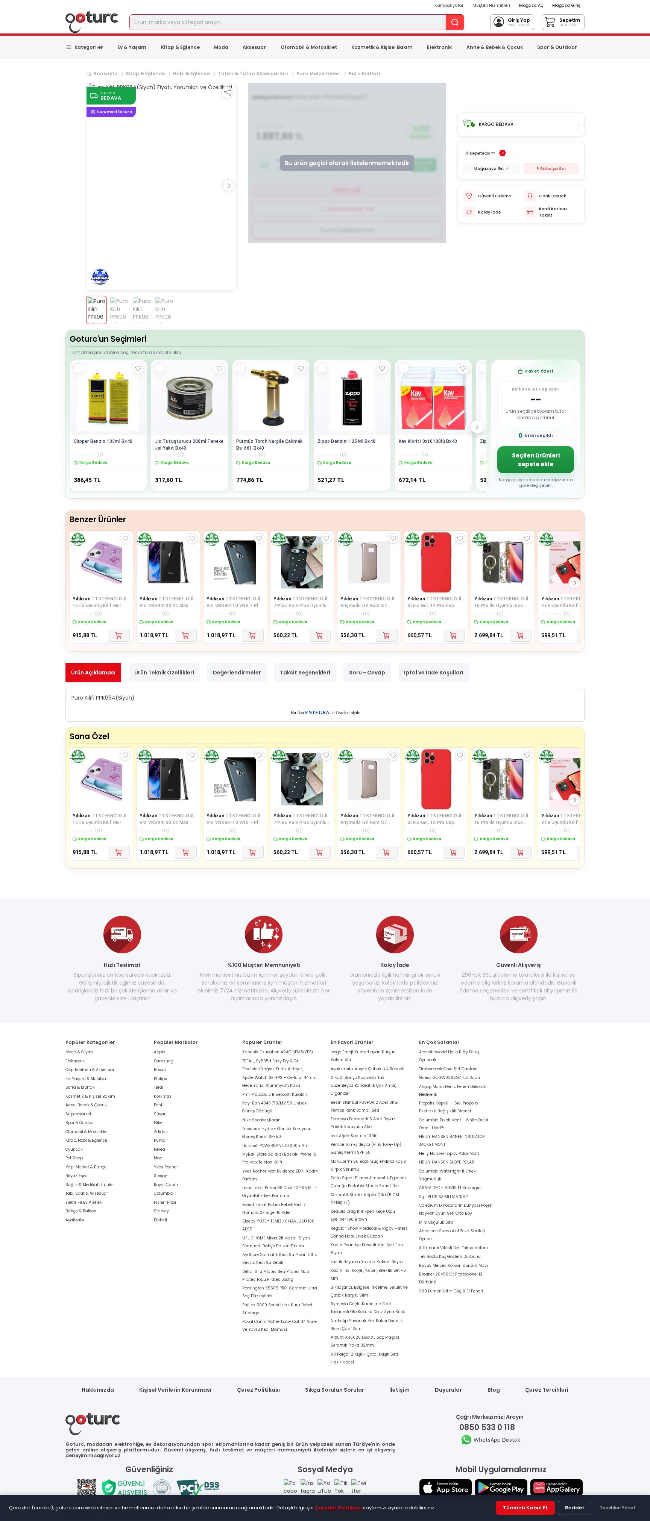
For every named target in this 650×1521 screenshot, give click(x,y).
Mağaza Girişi (567, 5)
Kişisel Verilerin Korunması (175, 1390)
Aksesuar (254, 47)
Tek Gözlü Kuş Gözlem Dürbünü (450, 1256)
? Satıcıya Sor (551, 168)
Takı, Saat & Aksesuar (86, 1193)
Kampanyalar (448, 5)
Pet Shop (74, 1158)
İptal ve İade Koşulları (433, 672)
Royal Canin (166, 1185)
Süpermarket (78, 1114)
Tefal (158, 1087)
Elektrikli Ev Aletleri (83, 1202)
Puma (160, 1140)
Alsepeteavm (480, 153)
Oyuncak (74, 1149)
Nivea (159, 1149)
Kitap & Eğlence (180, 47)
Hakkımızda (98, 1390)
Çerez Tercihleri (546, 1390)
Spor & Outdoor (557, 47)
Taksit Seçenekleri (305, 672)
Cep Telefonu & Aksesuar (89, 1070)
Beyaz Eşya (76, 1176)
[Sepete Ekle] (119, 635)
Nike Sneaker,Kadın (261, 1120)
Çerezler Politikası (338, 1507)
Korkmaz (163, 1096)
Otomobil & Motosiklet (309, 47)
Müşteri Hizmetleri (491, 5)
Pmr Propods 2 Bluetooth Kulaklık (275, 1094)
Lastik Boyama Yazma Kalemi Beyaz (367, 1262)
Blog (493, 1390)
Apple (159, 1052)
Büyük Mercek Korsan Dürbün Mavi (453, 1265)
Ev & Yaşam (131, 47)
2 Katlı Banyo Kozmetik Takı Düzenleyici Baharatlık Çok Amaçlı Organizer (365, 1085)
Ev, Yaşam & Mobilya (85, 1079)
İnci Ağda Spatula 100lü (354, 1136)
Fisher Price (165, 1202)
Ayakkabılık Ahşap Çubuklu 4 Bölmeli (367, 1069)
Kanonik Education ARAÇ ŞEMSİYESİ (277, 1052)
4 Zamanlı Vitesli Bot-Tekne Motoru (453, 1248)
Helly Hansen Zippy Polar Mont (449, 1153)
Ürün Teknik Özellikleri (164, 672)
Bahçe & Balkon (80, 1211)
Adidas (161, 1132)
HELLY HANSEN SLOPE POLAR (446, 1162)
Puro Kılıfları (364, 73)
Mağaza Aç (531, 5)
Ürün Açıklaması (93, 672)
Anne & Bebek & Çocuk (494, 47)
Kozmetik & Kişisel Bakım (382, 47)
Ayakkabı (74, 1220)
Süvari (160, 1114)
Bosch (160, 1070)
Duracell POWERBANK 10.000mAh (274, 1145)
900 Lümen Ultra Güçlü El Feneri (451, 1291)
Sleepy (160, 1176)
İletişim (399, 1390)
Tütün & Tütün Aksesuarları (253, 73)
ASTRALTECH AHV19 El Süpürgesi (451, 1188)
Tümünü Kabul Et (525, 1507)
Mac (158, 1158)
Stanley (161, 1211)
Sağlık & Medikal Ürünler (89, 1185)
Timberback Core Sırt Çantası (448, 1069)
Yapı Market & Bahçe (85, 1167)
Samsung (163, 1061)
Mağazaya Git (489, 168)
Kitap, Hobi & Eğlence (86, 1140)
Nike (158, 1123)
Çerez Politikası (258, 1390)
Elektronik (439, 47)
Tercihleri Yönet (618, 1507)
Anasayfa (105, 73)
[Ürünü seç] (78, 368)
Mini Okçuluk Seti (436, 1222)
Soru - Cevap (367, 672)
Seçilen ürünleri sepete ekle (536, 459)
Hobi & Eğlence (191, 73)
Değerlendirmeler (237, 672)
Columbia (163, 1193)
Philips (160, 1079)
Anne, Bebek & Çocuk (86, 1105)
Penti (159, 1105)
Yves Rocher (166, 1167)
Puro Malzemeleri (318, 73)
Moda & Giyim (79, 1052)
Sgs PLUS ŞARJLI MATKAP (443, 1197)
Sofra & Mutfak (80, 1087)
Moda (221, 47)
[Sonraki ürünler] (477, 426)
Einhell (160, 1220)
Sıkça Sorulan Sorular (334, 1390)
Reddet (574, 1507)
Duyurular (448, 1390)
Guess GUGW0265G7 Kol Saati (449, 1077)
